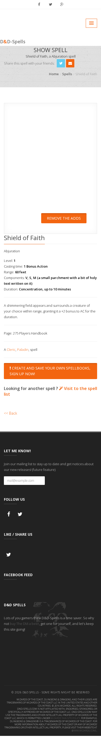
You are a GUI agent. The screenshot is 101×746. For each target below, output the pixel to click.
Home (54, 74)
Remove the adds (64, 218)
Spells (67, 74)
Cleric (11, 349)
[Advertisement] (50, 161)
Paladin (22, 349)
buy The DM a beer (24, 623)
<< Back (10, 413)
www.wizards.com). (85, 730)
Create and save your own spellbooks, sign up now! (50, 371)
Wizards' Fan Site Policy (65, 718)
